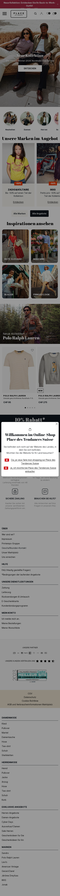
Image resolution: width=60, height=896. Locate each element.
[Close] (56, 424)
